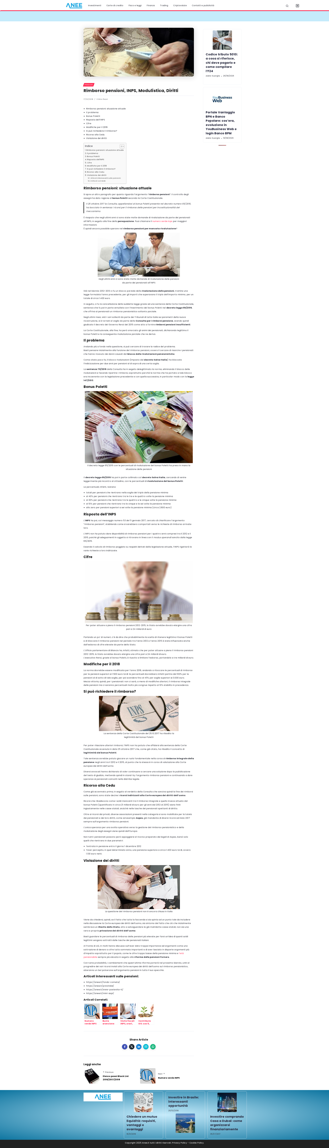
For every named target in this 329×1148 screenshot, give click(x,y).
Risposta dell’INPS (95, 119)
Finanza (151, 5)
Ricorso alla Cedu (95, 134)
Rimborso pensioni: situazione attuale (106, 108)
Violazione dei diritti (96, 138)
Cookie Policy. (196, 1142)
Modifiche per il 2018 (97, 127)
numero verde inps (162, 221)
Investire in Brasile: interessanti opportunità (183, 1101)
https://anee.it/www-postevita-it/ (104, 989)
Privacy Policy (179, 1142)
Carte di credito (114, 5)
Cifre (88, 123)
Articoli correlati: (98, 181)
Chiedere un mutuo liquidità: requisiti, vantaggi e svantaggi (142, 1123)
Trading (164, 5)
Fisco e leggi (135, 5)
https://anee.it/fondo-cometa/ (103, 982)
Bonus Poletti (93, 116)
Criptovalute (180, 5)
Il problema (92, 112)
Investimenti (94, 5)
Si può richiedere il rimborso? (101, 130)
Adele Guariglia (213, 76)
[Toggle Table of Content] (121, 146)
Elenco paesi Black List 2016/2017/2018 (116, 1078)
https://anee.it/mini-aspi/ (100, 993)
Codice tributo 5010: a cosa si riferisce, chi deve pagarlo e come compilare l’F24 (132, 16)
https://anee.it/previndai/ (100, 985)
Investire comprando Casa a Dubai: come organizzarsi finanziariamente (227, 1123)
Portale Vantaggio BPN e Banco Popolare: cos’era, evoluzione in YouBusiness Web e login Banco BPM (236, 16)
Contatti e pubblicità (203, 5)
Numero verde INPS (169, 1077)
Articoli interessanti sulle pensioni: (106, 178)
